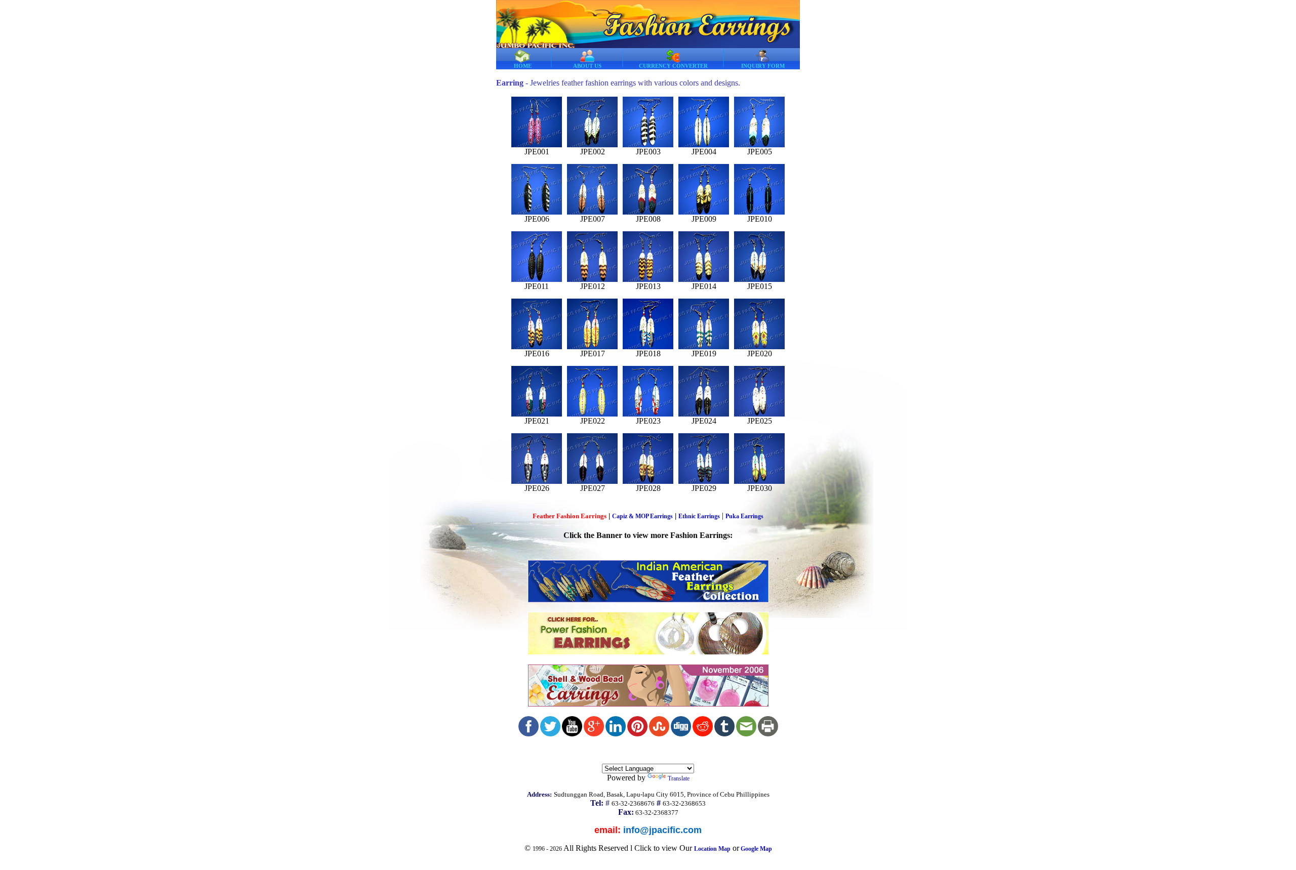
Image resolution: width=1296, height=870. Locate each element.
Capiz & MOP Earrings (642, 516)
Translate (679, 778)
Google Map (756, 848)
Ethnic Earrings (699, 516)
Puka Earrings (744, 516)
